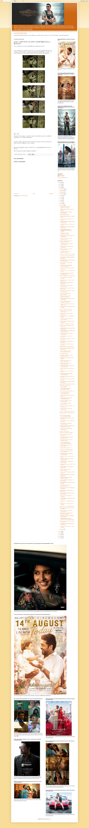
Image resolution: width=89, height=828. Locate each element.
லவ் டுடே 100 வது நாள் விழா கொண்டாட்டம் (67, 391)
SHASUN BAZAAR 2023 (64, 214)
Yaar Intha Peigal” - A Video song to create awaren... (66, 462)
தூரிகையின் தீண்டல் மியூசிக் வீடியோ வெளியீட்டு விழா (66, 429)
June (61, 198)
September (62, 193)
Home (34, 193)
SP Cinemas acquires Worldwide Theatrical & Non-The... (66, 266)
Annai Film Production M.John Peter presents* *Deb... (66, 459)
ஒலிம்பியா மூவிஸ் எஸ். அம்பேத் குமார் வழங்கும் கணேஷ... (66, 511)
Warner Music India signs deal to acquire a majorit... (66, 478)
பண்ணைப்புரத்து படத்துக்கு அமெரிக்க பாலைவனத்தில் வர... (66, 451)
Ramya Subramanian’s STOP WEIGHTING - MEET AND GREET (67, 519)
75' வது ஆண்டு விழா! (63, 353)
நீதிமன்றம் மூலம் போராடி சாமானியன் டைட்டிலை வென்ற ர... (66, 249)
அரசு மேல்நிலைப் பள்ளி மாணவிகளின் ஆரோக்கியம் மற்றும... (66, 440)
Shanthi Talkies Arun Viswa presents (66, 346)
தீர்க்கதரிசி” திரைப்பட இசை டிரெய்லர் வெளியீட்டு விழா (66, 311)
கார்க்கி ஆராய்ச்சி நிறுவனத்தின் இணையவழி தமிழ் (65, 294)
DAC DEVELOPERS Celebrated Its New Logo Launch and (67, 331)
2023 (60, 187)
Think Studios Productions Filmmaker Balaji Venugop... (67, 516)
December (62, 188)
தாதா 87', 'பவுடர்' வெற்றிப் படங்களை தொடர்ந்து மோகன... (66, 239)
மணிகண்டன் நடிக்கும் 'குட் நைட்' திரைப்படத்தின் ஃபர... (65, 470)
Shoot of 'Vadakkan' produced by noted (67, 275)
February (62, 205)
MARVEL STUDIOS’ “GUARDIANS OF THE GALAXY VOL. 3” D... (67, 426)
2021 (60, 533)
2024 (60, 185)
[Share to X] (31, 154)
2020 (60, 534)
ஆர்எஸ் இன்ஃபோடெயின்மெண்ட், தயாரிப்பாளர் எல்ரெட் (65, 486)
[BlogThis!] (30, 154)
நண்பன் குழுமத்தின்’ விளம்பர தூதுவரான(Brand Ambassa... (65, 443)
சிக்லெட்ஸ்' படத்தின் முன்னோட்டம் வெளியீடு (67, 254)
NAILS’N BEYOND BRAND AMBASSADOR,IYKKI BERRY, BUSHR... (66, 230)
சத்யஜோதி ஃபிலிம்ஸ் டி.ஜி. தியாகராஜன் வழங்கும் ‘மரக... (66, 314)
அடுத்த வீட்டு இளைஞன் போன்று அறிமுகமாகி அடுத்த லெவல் (65, 351)
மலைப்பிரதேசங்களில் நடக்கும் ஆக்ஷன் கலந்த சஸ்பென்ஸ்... (66, 244)
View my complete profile (62, 177)
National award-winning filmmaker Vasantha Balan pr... (66, 374)
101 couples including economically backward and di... (66, 274)
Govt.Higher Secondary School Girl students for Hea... (66, 438)
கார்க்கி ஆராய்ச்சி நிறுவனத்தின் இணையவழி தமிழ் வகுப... (65, 296)
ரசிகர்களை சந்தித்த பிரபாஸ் (64, 431)
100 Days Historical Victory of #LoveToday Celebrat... (65, 389)
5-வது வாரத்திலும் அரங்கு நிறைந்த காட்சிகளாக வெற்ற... (66, 424)
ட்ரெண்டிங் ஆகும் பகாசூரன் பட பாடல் (66, 447)
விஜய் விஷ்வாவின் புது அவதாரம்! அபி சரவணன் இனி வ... (66, 445)
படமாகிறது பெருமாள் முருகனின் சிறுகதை (67, 255)
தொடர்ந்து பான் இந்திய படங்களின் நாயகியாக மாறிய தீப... (66, 401)
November (62, 190)
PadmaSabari (61, 175)
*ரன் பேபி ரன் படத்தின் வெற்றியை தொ (66, 449)
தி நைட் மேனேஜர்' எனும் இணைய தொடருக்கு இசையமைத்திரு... (65, 416)
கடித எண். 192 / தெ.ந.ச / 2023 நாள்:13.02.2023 (65, 404)
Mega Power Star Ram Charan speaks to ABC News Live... (67, 260)
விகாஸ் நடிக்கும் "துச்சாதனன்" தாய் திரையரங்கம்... (66, 435)
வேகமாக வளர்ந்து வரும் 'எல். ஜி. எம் (66, 309)
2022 (60, 531)
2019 (60, 536)
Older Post (51, 193)
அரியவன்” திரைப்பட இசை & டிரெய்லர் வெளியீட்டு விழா (66, 286)
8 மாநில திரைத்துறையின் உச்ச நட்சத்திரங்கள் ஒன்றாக (65, 393)
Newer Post (16, 193)
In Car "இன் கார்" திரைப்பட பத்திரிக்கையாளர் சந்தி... (64, 233)
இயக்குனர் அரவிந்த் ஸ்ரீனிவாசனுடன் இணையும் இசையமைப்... (66, 241)
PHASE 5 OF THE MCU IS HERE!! (66, 432)
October (61, 192)
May (61, 200)
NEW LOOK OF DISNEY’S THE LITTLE (67, 384)
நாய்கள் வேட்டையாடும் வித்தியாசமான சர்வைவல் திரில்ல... (66, 319)
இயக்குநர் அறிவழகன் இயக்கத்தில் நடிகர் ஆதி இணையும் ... (67, 247)
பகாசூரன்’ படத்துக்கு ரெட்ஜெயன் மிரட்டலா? (67, 411)
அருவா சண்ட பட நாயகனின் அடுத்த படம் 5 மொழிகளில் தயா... (67, 406)
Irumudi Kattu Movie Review (20, 33)
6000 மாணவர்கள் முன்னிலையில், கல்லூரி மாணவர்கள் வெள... (67, 291)
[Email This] (28, 154)
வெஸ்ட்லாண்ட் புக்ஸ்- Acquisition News (67, 506)
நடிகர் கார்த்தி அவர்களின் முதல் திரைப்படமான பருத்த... (65, 252)
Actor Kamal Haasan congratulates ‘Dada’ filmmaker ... (66, 454)
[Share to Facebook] (32, 154)
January (61, 529)
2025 (60, 184)
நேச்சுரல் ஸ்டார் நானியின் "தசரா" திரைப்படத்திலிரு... (65, 386)
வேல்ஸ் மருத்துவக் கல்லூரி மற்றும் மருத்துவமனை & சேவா (65, 302)
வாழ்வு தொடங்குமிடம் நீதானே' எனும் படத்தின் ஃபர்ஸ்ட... (66, 409)
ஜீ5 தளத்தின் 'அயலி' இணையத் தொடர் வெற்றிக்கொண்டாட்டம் (66, 356)
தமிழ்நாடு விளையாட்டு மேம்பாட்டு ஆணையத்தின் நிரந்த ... (65, 361)
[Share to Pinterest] (34, 154)
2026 (60, 182)
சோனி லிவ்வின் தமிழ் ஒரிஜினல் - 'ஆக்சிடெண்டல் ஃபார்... (65, 207)
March (61, 203)
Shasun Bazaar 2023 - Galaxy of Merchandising (66, 212)
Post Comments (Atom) (23, 195)
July (61, 197)
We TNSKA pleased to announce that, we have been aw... (67, 366)
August (61, 195)
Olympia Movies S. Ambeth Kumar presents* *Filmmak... (66, 514)
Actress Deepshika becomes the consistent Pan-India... (66, 398)
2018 (60, 537)
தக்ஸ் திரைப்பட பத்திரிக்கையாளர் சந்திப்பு (67, 323)
